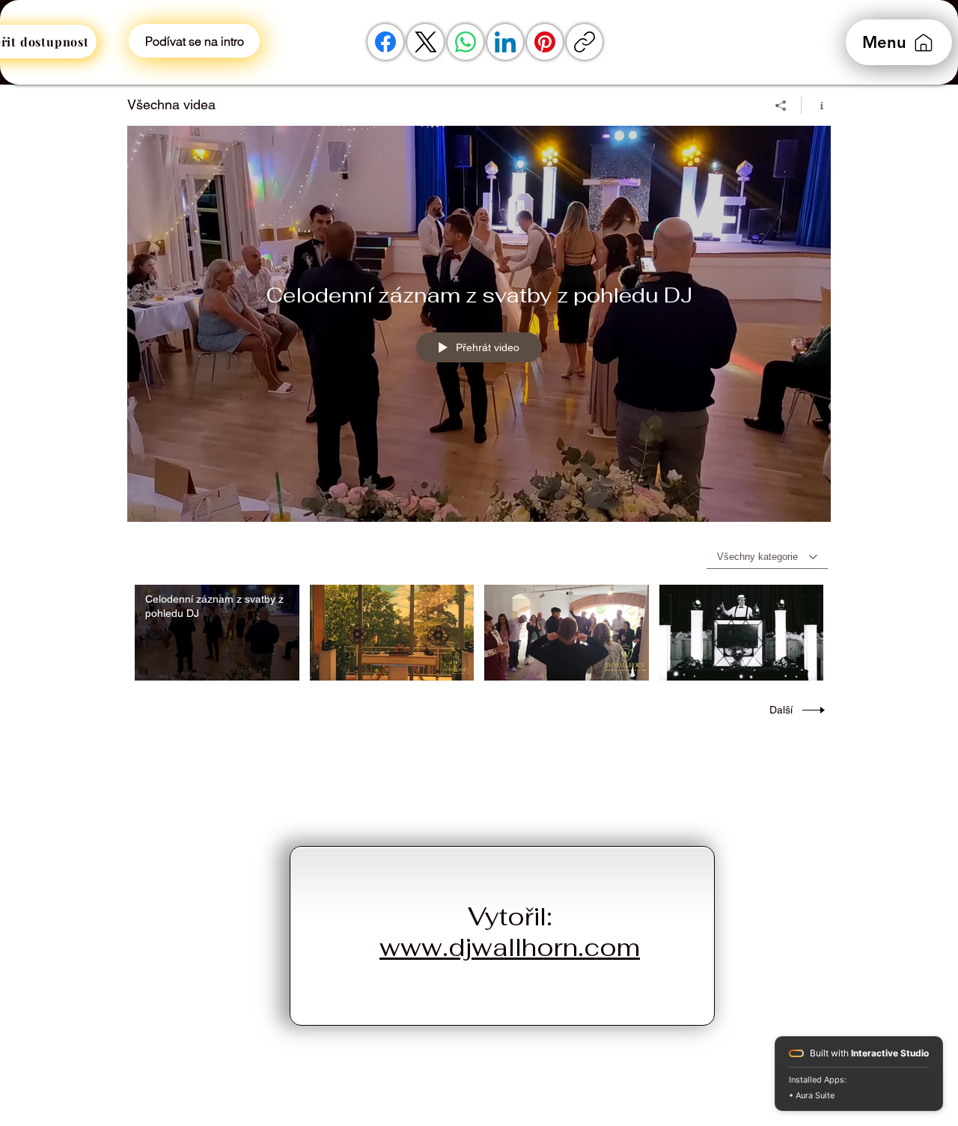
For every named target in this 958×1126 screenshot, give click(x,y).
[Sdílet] (781, 106)
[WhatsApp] (465, 42)
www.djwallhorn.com (509, 947)
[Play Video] (217, 632)
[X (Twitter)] (426, 42)
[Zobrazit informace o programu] (816, 106)
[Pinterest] (545, 42)
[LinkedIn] (505, 42)
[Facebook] (385, 42)
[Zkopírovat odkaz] (584, 42)
